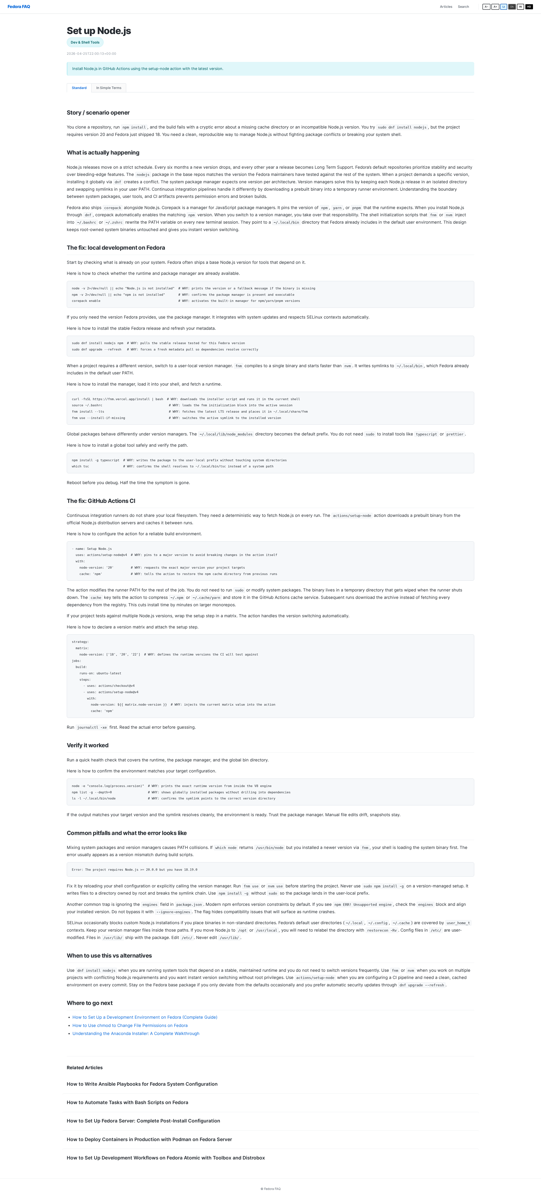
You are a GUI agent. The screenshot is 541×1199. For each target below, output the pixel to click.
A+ (495, 6)
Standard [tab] (79, 88)
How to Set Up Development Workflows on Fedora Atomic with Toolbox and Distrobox (166, 1158)
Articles (446, 7)
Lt (504, 6)
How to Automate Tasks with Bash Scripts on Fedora (127, 1102)
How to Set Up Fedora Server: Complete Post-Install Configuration (143, 1121)
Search (463, 7)
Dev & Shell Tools (85, 42)
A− (486, 6)
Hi (520, 6)
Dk (512, 6)
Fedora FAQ (19, 6)
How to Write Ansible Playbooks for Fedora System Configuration (142, 1084)
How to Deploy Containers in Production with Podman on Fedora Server (149, 1139)
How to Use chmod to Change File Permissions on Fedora (130, 1025)
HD (529, 6)
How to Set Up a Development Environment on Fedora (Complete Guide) (144, 1017)
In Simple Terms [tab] (108, 88)
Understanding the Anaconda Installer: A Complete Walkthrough (135, 1033)
